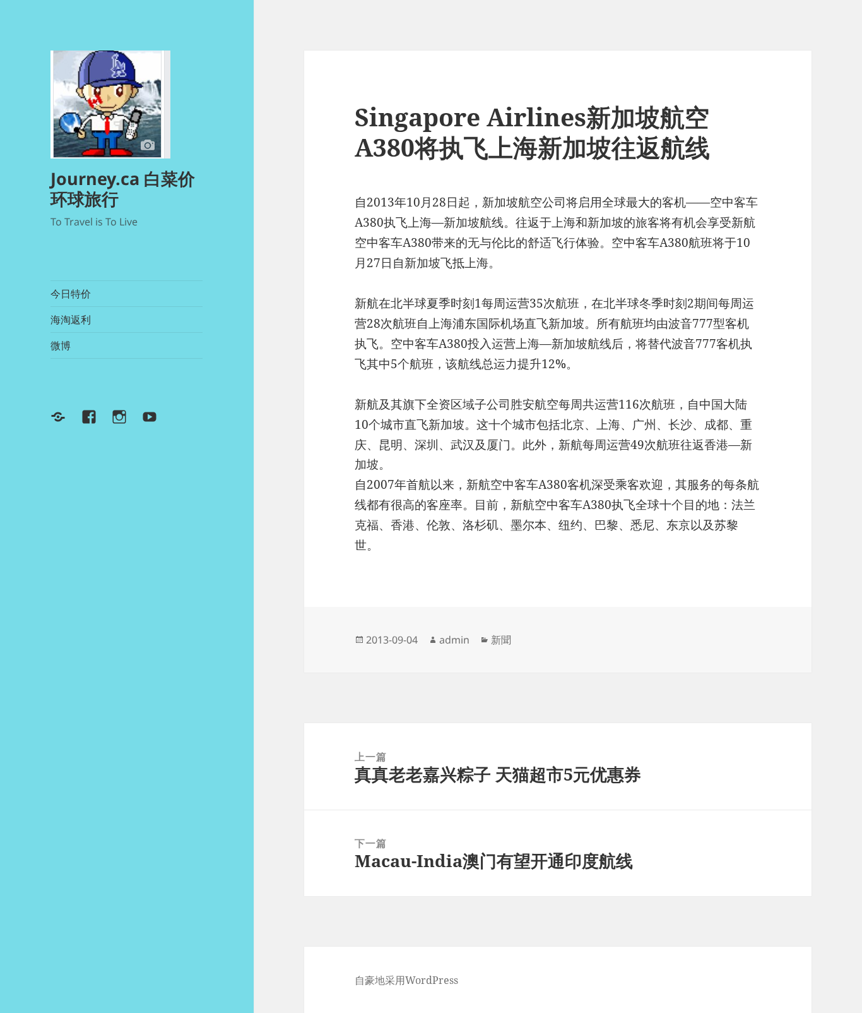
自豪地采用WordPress (406, 980)
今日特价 (70, 294)
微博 (60, 345)
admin (454, 640)
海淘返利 (70, 320)
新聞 (501, 640)
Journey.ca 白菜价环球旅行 (122, 188)
